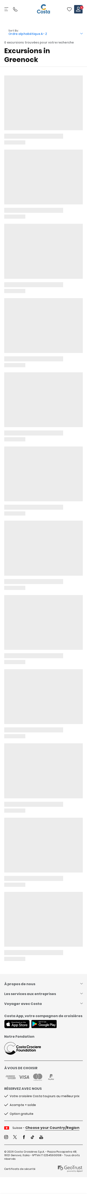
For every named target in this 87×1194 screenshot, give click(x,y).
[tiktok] (32, 1137)
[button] (69, 9)
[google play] (44, 1024)
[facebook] (24, 1137)
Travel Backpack (69, 9)
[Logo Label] (43, 9)
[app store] (17, 1024)
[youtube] (41, 1137)
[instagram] (6, 1137)
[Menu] (6, 9)
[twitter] (15, 1137)
